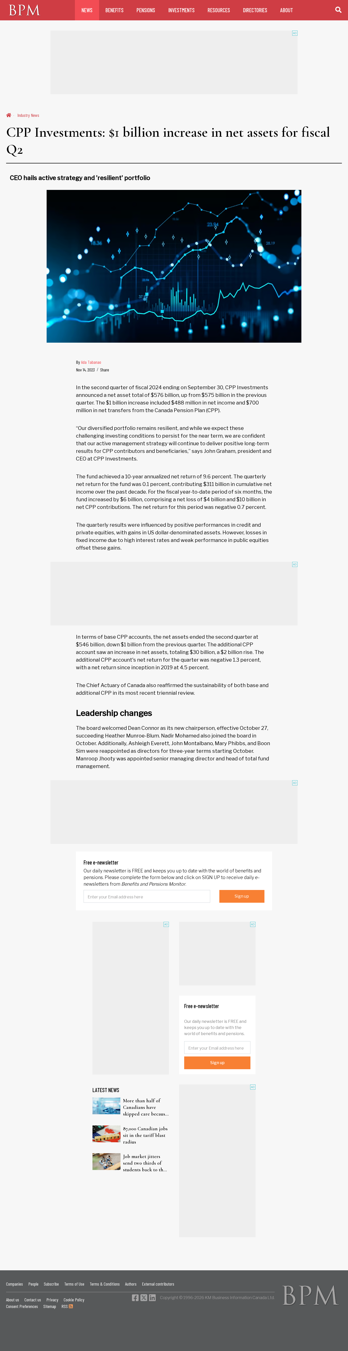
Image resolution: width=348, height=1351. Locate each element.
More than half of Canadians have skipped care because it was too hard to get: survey (145, 1107)
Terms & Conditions (105, 1284)
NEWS (87, 10)
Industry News (28, 115)
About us (12, 1299)
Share (104, 369)
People (33, 1284)
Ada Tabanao (91, 362)
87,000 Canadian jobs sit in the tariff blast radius (145, 1135)
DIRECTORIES (255, 10)
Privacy (52, 1299)
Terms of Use (74, 1284)
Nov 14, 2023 (85, 369)
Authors (131, 1284)
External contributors (158, 1284)
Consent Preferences (22, 1306)
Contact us (32, 1299)
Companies (14, 1284)
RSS (65, 1306)
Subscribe (51, 1284)
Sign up (242, 896)
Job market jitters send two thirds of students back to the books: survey (144, 1163)
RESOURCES (219, 10)
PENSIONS (146, 10)
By (88, 362)
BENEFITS (114, 10)
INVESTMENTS (181, 10)
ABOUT (286, 10)
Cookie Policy (74, 1299)
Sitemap (49, 1306)
